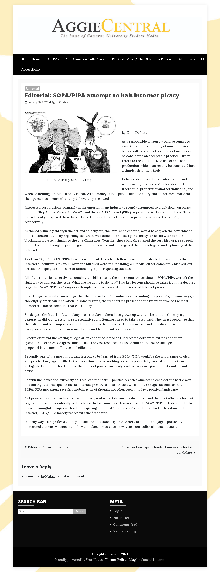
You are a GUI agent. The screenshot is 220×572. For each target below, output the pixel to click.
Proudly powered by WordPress (79, 560)
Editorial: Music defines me (48, 447)
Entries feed (122, 518)
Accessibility (31, 69)
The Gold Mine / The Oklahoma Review (142, 59)
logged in (48, 476)
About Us (186, 59)
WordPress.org (124, 531)
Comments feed (125, 524)
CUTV (52, 59)
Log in (118, 511)
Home (36, 59)
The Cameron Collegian (84, 59)
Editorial (32, 89)
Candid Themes (153, 560)
